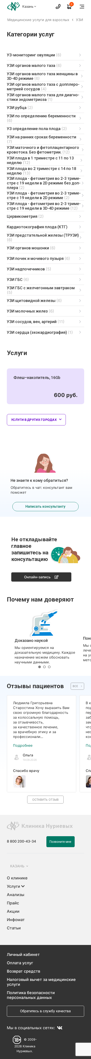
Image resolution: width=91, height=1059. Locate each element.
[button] (40, 667)
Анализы (15, 894)
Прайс (13, 903)
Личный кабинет (23, 954)
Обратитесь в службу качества (45, 1011)
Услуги (14, 886)
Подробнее (22, 745)
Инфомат (16, 919)
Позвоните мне (60, 841)
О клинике (17, 878)
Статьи (14, 928)
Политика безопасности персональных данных (31, 995)
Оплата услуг (20, 963)
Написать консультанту (45, 506)
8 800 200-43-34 (21, 841)
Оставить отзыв (45, 799)
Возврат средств (23, 971)
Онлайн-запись (37, 577)
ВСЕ (75, 686)
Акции (13, 911)
